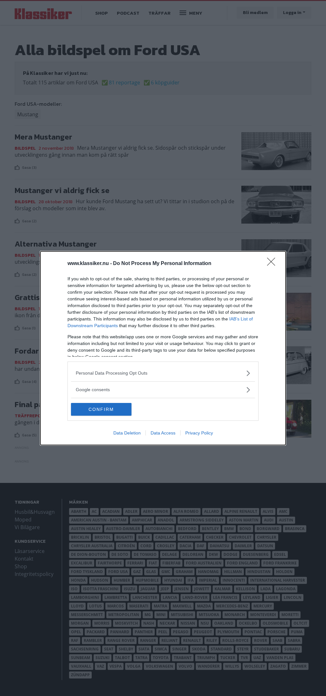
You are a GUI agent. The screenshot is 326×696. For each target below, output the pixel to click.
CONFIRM (101, 409)
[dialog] (163, 348)
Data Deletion (127, 432)
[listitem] (163, 373)
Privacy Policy (199, 432)
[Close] (273, 264)
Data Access (163, 432)
